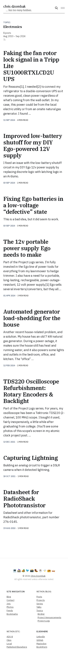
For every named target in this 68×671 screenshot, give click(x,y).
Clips (9, 640)
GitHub (39, 640)
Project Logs (44, 620)
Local (9, 643)
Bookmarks (12, 614)
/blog (48, 591)
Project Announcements (49, 617)
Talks (38, 607)
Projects (40, 600)
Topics (39, 610)
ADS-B (10, 636)
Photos (10, 607)
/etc (9, 603)
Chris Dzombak (14, 6)
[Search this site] (56, 7)
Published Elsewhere (17, 647)
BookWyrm (41, 647)
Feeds (10, 610)
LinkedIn (40, 636)
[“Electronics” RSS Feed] (4, 39)
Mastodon (41, 643)
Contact (10, 600)
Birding (41, 614)
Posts (39, 596)
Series (39, 603)
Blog (9, 596)
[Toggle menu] (62, 7)
